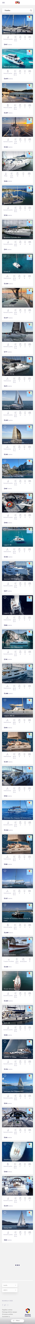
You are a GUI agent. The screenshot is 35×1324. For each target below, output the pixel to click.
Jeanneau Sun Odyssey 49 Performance (18, 818)
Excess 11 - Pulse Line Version (14, 442)
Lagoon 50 (7, 681)
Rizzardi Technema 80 (11, 67)
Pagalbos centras (7, 1310)
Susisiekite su (6, 1316)
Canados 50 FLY (9, 101)
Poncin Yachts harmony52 (13, 169)
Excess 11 (7, 271)
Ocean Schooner (9, 989)
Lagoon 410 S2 (9, 374)
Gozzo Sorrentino (10, 955)
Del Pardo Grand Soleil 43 (13, 1125)
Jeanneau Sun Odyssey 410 (13, 647)
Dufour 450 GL (9, 306)
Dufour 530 (8, 1228)
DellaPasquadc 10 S (11, 1160)
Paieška (7, 10)
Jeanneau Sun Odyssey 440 (13, 511)
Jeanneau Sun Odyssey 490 (13, 476)
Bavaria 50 (7, 203)
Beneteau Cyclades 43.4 (12, 237)
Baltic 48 (7, 1023)
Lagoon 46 (7, 750)
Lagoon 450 (8, 886)
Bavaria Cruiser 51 (10, 1194)
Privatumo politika (7, 1314)
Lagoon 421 (8, 784)
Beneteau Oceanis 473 (11, 32)
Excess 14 (7, 408)
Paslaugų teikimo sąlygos (9, 1312)
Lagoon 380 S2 (9, 613)
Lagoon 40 (7, 545)
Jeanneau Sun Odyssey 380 (13, 340)
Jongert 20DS (8, 135)
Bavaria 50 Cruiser (10, 1057)
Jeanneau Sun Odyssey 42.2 (13, 1091)
